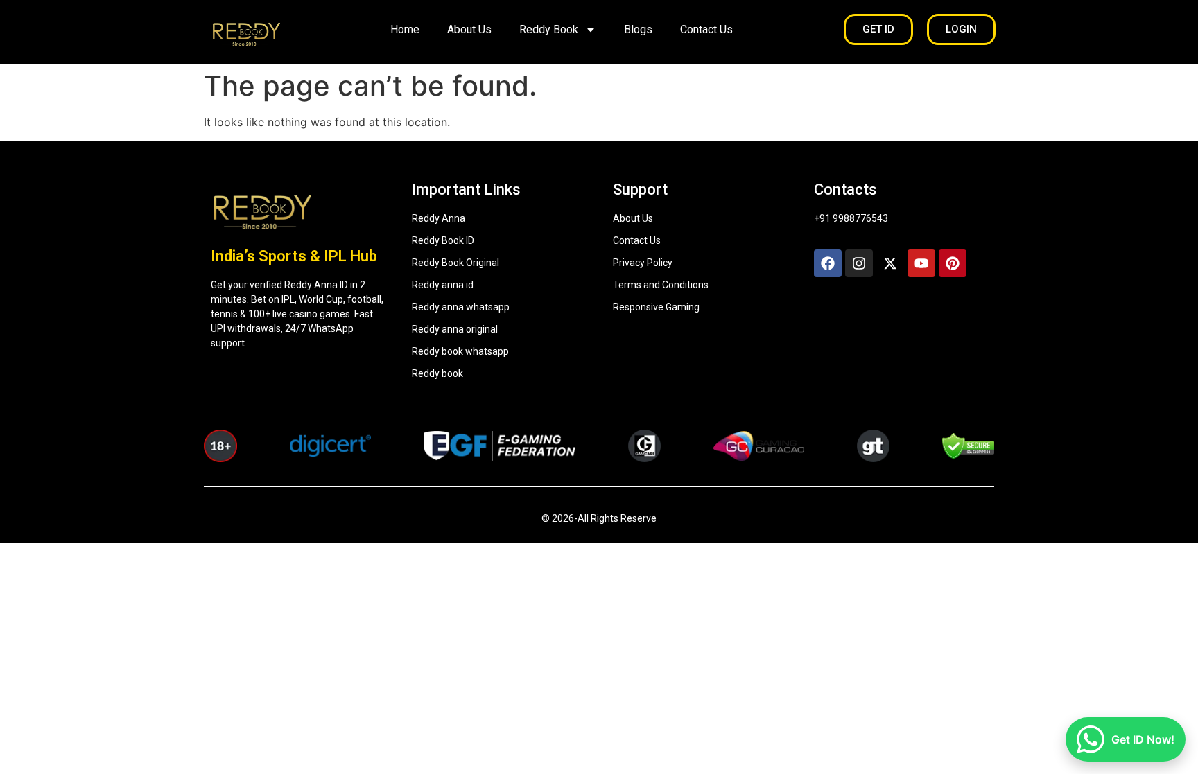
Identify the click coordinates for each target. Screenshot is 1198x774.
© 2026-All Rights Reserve (599, 518)
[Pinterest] (952, 263)
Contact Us (706, 29)
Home (404, 29)
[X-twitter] (890, 263)
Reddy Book (548, 29)
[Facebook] (828, 263)
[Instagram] (859, 263)
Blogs (638, 29)
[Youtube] (921, 263)
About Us (469, 29)
